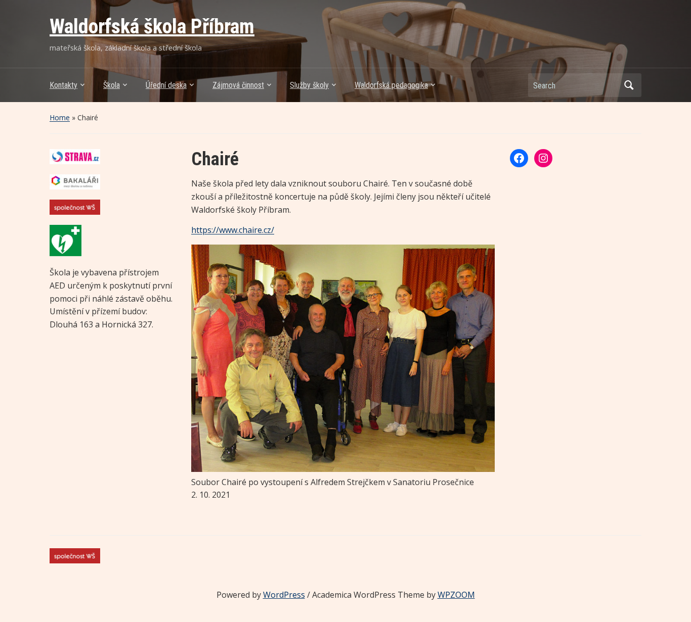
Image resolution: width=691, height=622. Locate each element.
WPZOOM (456, 594)
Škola (111, 85)
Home (60, 117)
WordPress (284, 594)
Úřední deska (166, 85)
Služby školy (309, 85)
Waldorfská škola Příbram (152, 26)
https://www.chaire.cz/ (232, 229)
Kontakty (63, 85)
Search (628, 85)
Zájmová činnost (238, 85)
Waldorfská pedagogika (391, 85)
